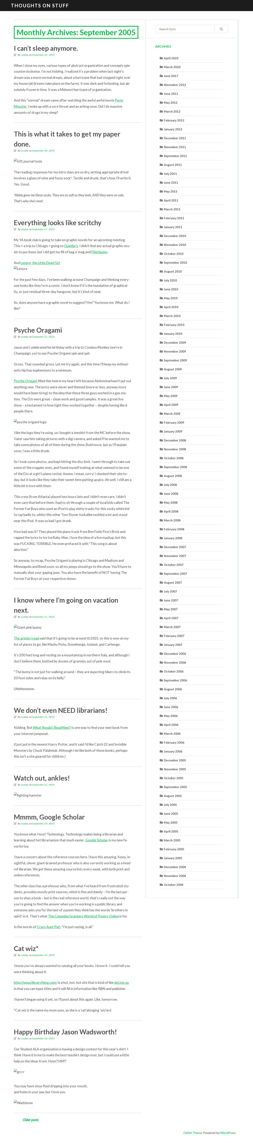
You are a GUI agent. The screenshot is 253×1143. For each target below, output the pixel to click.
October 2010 (173, 253)
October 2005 (173, 778)
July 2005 (170, 804)
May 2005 (170, 822)
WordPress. (228, 1133)
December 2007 (175, 547)
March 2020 (172, 67)
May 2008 (170, 502)
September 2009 (175, 360)
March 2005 (172, 840)
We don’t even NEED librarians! (61, 710)
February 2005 (174, 849)
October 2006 (173, 671)
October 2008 (173, 458)
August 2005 (173, 796)
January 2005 (173, 858)
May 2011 (170, 191)
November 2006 (175, 662)
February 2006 (174, 742)
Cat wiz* (26, 948)
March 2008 (172, 520)
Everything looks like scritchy (57, 222)
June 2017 (171, 76)
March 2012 (172, 111)
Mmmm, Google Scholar (49, 817)
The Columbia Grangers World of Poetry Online (83, 916)
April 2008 (171, 511)
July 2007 (170, 591)
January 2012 (173, 129)
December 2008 (175, 440)
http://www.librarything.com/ (35, 982)
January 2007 (173, 644)
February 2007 (174, 636)
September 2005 (175, 787)
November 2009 (175, 351)
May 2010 (170, 298)
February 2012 (174, 120)
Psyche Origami (25, 381)
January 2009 (173, 431)
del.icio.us (121, 982)
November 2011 (175, 147)
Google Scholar (96, 840)
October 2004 (173, 884)
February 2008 (174, 529)
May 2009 (170, 396)
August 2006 (173, 689)
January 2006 (173, 751)
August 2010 (173, 271)
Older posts (28, 1120)
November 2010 (175, 244)
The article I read (27, 638)
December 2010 (175, 236)
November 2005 (175, 769)
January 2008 (173, 538)
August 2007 (173, 582)
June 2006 (171, 707)
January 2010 (173, 333)
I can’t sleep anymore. (46, 48)
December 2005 (175, 760)
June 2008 (171, 493)
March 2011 (172, 209)
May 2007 (170, 609)
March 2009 (172, 413)
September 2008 (175, 467)
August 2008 (173, 476)
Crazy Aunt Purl (48, 927)
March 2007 (172, 627)
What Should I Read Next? (52, 727)
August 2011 (173, 165)
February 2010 (174, 324)
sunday (25, 54)
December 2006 (175, 653)
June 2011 (171, 182)
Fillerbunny (99, 252)
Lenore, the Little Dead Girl (40, 263)
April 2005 (171, 831)
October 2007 (173, 564)
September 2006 (175, 680)
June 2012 (171, 93)
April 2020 (171, 58)
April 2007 (171, 618)
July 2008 (170, 484)
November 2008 (175, 449)
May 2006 (170, 716)
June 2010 (171, 289)
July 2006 (170, 698)
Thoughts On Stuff (40, 5)
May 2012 (170, 102)
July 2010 (170, 280)
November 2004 (175, 876)
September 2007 (175, 573)
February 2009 (174, 422)
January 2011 (173, 227)
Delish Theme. (193, 1133)
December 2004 (175, 867)
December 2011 (175, 138)
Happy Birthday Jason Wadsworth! (65, 1032)
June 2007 (171, 600)
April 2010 (171, 307)
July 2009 (170, 378)
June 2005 (171, 813)
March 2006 (172, 733)
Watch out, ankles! (42, 778)
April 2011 (171, 200)
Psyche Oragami (38, 330)
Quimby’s (71, 246)
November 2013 (175, 85)
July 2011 (170, 173)
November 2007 (175, 556)
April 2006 (171, 724)
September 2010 (175, 262)
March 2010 (172, 316)
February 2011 (174, 218)
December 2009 (175, 342)
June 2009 (171, 387)
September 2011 (175, 156)
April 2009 (171, 404)
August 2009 (173, 369)
